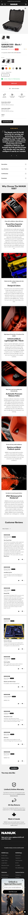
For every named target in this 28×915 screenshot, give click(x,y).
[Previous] (1, 1)
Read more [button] (6, 556)
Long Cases (4, 863)
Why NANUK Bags (19, 867)
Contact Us (18, 875)
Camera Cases (5, 875)
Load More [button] (14, 768)
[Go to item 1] (3, 37)
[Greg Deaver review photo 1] (14, 631)
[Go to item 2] (8, 37)
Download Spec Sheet (7, 121)
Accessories (4, 867)
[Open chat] (25, 912)
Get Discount (13, 892)
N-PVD (17, 863)
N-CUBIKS (17, 865)
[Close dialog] (22, 880)
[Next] (26, 1)
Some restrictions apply (19, 809)
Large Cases (4, 860)
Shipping (17, 877)
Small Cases (4, 855)
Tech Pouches (18, 860)
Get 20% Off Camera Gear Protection (14, 1)
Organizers (18, 858)
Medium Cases (5, 858)
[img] (7, 534)
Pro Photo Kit (4, 877)
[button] (14, 52)
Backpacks (18, 855)
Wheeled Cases (5, 865)
